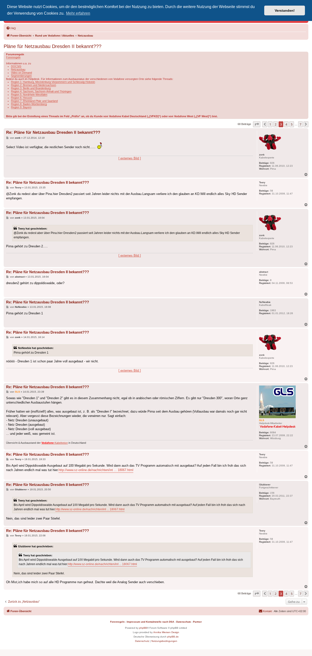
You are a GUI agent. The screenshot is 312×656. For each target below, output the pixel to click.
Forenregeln (13, 57)
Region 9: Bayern (21, 107)
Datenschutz (183, 621)
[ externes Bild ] (129, 158)
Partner (197, 621)
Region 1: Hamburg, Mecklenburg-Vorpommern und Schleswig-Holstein (53, 81)
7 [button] (300, 124)
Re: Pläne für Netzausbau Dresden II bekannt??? (53, 132)
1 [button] (270, 124)
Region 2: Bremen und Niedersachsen (33, 85)
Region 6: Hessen (21, 97)
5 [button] (291, 124)
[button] (256, 124)
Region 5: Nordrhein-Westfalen (29, 94)
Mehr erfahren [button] (78, 13)
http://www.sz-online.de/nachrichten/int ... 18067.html (95, 470)
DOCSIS (16, 66)
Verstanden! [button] (285, 10)
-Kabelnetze (54, 442)
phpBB (143, 628)
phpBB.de (173, 636)
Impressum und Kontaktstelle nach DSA (150, 621)
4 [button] (286, 124)
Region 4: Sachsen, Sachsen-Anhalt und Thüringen (41, 91)
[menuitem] (11, 28)
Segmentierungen (21, 75)
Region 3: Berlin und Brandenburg (31, 88)
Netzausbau (18, 69)
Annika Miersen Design (166, 632)
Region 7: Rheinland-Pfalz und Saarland (34, 100)
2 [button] (275, 124)
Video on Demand (21, 72)
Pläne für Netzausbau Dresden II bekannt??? (52, 46)
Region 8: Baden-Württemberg (29, 104)
